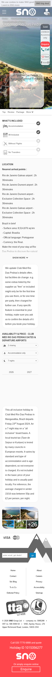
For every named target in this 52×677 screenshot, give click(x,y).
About (39, 570)
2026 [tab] (11, 372)
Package (20, 112)
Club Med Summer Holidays (23, 18)
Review (11, 112)
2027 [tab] (29, 372)
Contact (13, 576)
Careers (39, 576)
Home (5, 18)
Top (4, 112)
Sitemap (39, 593)
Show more (18, 257)
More (29, 112)
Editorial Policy (13, 593)
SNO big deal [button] (42, 3)
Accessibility (39, 587)
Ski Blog (13, 582)
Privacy (39, 582)
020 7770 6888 (23, 642)
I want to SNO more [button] (10, 5)
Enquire (26, 669)
